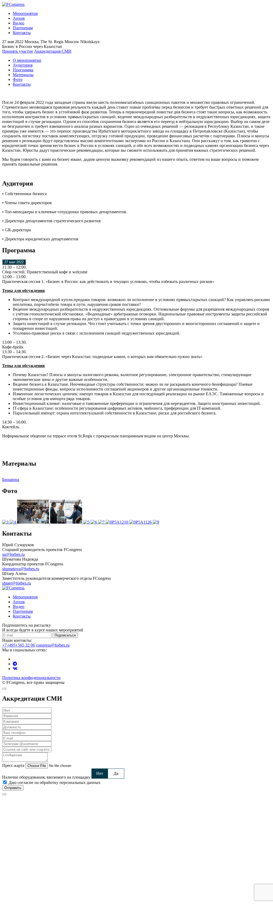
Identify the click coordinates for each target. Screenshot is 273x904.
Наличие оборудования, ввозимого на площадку (46, 777)
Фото (17, 79)
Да (116, 773)
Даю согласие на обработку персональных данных (55, 782)
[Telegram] (15, 663)
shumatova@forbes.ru (20, 568)
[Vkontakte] (15, 668)
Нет (99, 773)
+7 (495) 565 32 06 (18, 645)
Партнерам (23, 28)
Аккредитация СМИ (52, 51)
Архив (19, 18)
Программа (23, 70)
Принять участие (17, 51)
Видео (18, 23)
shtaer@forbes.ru (16, 583)
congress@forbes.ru (53, 645)
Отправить (12, 788)
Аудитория (23, 65)
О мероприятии (27, 60)
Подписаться (65, 635)
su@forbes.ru (13, 554)
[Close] (4, 688)
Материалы (23, 74)
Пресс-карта (13, 765)
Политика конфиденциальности (31, 677)
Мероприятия (25, 13)
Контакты (22, 32)
